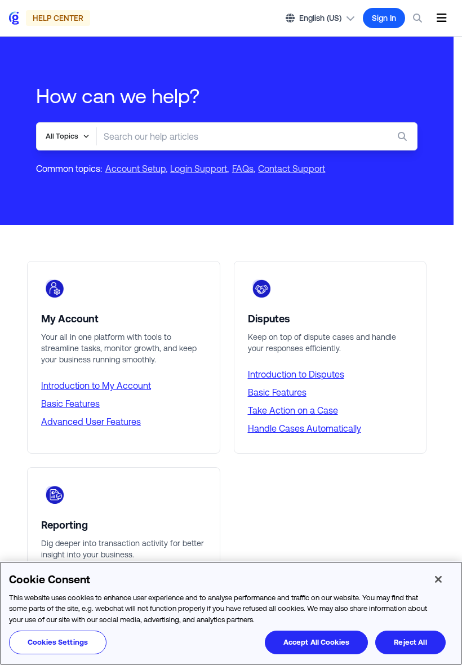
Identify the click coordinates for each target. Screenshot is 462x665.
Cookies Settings (58, 642)
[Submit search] (404, 136)
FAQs (243, 168)
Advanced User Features (91, 421)
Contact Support (291, 168)
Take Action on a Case (293, 410)
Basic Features (70, 403)
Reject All (410, 642)
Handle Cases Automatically (304, 428)
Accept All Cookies (316, 642)
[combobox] (234, 136)
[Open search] (417, 18)
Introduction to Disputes (296, 374)
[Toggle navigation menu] (441, 18)
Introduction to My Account (96, 385)
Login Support (198, 168)
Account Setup (135, 168)
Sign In (384, 18)
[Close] (438, 579)
